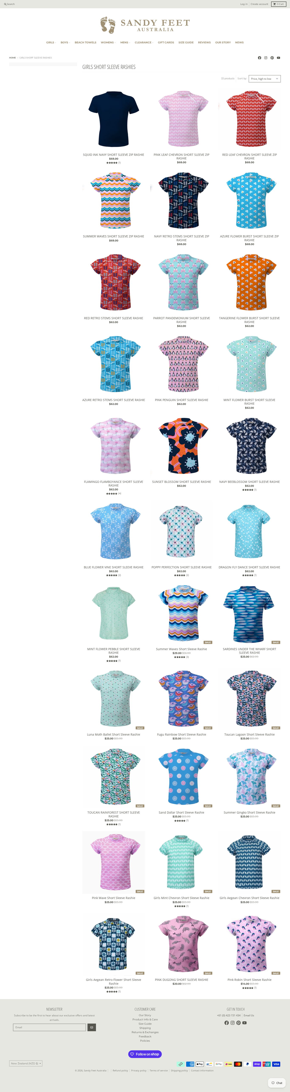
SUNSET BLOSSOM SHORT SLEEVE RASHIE (181, 482)
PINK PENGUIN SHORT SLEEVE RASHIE (181, 400)
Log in (244, 4)
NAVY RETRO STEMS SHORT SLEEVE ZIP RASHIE (181, 238)
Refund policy (120, 1070)
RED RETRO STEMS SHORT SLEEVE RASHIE (113, 318)
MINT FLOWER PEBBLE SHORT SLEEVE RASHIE (113, 651)
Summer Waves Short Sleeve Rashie (181, 649)
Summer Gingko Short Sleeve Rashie (249, 812)
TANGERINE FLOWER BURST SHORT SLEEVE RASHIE (249, 320)
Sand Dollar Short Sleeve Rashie (181, 812)
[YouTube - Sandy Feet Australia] (278, 57)
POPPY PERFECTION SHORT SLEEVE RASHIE (182, 567)
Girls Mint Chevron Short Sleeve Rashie (181, 898)
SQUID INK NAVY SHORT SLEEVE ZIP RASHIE (113, 155)
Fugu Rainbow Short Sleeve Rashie (181, 734)
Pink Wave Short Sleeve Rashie (113, 898)
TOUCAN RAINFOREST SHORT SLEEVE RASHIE (113, 814)
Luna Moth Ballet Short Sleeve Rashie (113, 734)
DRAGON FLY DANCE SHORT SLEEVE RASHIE (249, 567)
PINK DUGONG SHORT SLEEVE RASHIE (181, 980)
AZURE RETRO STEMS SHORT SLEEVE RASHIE (113, 400)
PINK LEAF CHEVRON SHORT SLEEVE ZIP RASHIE (181, 156)
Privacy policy (138, 1070)
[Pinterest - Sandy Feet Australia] (272, 57)
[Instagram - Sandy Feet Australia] (265, 57)
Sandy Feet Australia (95, 1070)
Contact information (202, 1070)
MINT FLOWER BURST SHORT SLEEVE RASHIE (249, 402)
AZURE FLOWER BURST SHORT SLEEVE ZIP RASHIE (249, 238)
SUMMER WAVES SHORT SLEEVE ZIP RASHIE (113, 236)
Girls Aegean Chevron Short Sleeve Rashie (249, 898)
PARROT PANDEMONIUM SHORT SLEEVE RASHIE (181, 320)
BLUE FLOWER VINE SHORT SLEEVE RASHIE (114, 567)
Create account (259, 4)
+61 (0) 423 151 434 (229, 1015)
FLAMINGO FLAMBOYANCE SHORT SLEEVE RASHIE (113, 483)
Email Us (249, 1015)
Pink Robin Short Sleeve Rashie (250, 980)
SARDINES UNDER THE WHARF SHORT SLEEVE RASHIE (249, 651)
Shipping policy (179, 1070)
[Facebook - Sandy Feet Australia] (259, 57)
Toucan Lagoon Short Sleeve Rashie (249, 734)
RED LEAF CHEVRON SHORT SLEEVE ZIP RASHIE (249, 156)
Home (12, 58)
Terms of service (159, 1070)
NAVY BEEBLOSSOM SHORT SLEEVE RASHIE (249, 482)
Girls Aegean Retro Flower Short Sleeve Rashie (113, 981)
